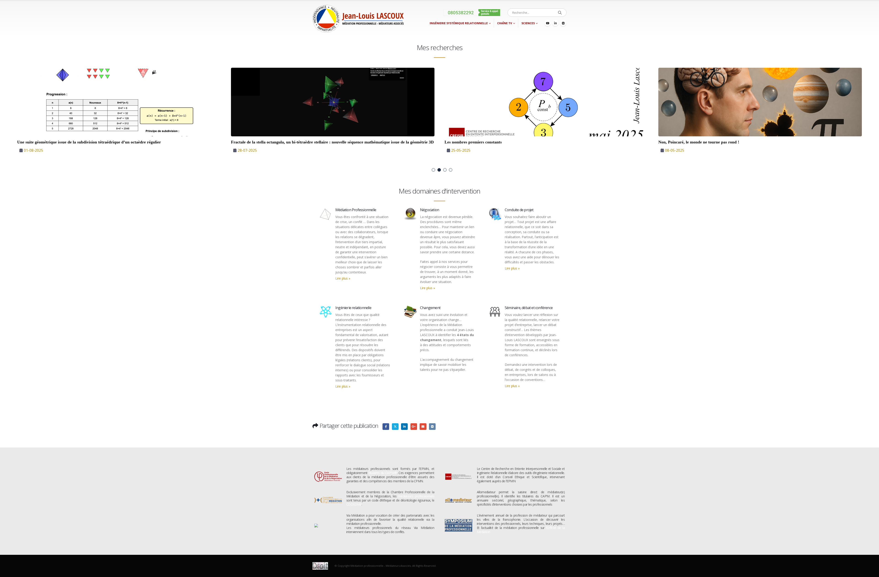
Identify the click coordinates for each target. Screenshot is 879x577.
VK (432, 426)
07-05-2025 (33, 150)
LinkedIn (404, 426)
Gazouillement (395, 426)
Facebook (386, 426)
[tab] (433, 170)
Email (423, 426)
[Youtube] (547, 23)
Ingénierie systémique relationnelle (459, 23)
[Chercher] (559, 12)
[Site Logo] (358, 18)
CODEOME (353, 504)
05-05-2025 (247, 155)
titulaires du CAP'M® (383, 473)
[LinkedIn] (555, 23)
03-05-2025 (460, 150)
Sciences (528, 23)
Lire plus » (342, 278)
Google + (413, 426)
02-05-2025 (674, 150)
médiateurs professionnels (416, 496)
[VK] (563, 23)
